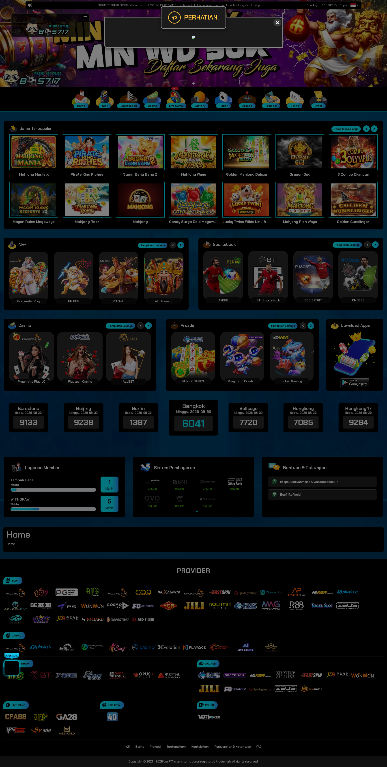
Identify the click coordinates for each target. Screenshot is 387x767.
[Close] (277, 22)
